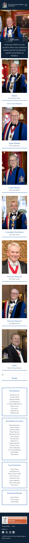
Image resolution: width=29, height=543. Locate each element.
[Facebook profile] (3, 532)
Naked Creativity (6, 538)
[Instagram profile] (10, 532)
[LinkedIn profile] (13, 532)
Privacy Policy (6, 526)
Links (13, 526)
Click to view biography (14, 103)
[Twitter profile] (7, 532)
